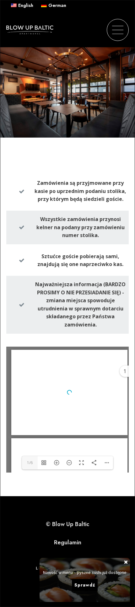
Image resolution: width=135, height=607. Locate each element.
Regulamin (67, 542)
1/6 (30, 462)
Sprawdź (84, 585)
